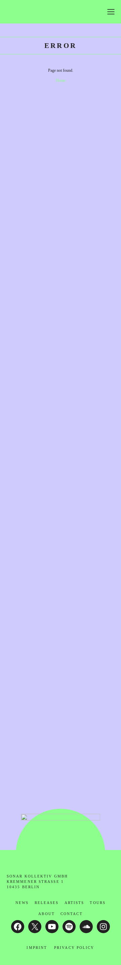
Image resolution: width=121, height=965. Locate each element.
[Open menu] (111, 12)
